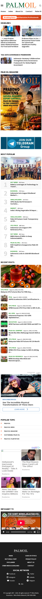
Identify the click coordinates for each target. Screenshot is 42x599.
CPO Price (14, 225)
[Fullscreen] (38, 532)
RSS (22, 584)
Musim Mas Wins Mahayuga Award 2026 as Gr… (24, 334)
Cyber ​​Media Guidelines (10, 566)
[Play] (4, 532)
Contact (31, 566)
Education (13, 322)
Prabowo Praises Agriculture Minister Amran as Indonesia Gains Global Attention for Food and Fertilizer (9, 43)
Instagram (12, 577)
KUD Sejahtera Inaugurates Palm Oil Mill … (24, 246)
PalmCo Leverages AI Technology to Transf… (24, 186)
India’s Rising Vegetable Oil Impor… (24, 210)
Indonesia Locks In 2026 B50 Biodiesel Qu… (24, 255)
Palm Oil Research (16, 356)
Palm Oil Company (15, 331)
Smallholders (16, 200)
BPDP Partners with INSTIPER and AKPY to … (25, 325)
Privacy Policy (31, 559)
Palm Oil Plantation (11, 439)
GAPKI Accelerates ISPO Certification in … (25, 299)
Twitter (32, 574)
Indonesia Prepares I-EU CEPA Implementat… (20, 317)
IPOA (10, 297)
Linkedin (31, 577)
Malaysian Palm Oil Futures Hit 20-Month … (24, 342)
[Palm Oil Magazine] (21, 5)
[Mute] (35, 532)
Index (11, 556)
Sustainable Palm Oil (12, 435)
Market (13, 208)
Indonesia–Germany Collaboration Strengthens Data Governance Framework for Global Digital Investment (27, 61)
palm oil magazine (10, 431)
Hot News (14, 182)
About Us (30, 562)
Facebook (12, 574)
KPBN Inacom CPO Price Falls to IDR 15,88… (25, 308)
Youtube (12, 581)
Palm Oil (7, 423)
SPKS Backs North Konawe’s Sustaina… (21, 203)
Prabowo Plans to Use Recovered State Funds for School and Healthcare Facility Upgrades (31, 43)
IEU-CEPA (12, 313)
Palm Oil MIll (15, 243)
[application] (21, 522)
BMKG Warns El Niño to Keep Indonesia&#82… (21, 237)
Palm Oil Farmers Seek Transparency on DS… (24, 220)
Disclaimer (11, 562)
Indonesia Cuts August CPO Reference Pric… (20, 229)
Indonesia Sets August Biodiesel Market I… (22, 194)
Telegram (32, 581)
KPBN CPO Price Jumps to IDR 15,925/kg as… (24, 351)
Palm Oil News (9, 427)
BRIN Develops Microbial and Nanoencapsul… (19, 360)
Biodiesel (14, 191)
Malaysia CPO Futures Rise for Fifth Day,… (17, 292)
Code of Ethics (31, 556)
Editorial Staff (11, 559)
